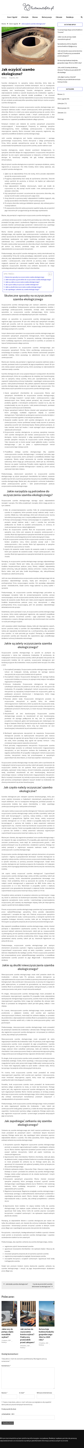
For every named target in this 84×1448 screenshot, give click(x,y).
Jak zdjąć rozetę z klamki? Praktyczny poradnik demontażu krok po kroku (69, 79)
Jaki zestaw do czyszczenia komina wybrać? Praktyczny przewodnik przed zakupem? (27, 1336)
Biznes (35, 17)
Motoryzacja (47, 17)
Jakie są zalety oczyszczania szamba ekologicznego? (22, 282)
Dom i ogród (12, 17)
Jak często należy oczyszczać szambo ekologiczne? (22, 285)
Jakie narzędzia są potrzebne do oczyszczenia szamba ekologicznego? (28, 280)
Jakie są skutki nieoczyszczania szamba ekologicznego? (23, 287)
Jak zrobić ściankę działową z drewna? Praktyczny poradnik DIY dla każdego (69, 69)
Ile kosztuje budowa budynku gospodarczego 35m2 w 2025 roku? (46, 1334)
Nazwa (4, 1393)
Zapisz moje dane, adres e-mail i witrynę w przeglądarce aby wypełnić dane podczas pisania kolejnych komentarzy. (26, 1403)
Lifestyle (24, 17)
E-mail (22, 1393)
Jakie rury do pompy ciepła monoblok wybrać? (7, 1333)
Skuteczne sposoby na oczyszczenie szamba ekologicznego (24, 277)
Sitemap (61, 119)
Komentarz (6, 1366)
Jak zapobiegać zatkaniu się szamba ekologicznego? (22, 289)
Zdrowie (59, 17)
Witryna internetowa (44, 1393)
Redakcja (69, 17)
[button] (49, 274)
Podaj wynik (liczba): (9, 1409)
